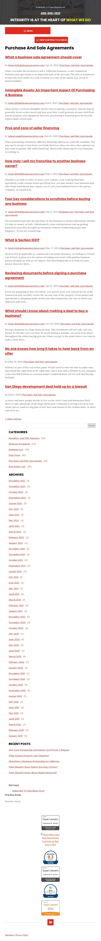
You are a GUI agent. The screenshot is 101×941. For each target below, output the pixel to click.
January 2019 (16, 735)
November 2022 (17, 486)
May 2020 (14, 645)
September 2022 (17, 497)
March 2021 (15, 599)
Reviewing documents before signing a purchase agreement (45, 275)
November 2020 (17, 622)
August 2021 (15, 571)
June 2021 (14, 582)
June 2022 (14, 514)
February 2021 (16, 605)
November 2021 (17, 554)
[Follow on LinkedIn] (50, 922)
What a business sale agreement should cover (43, 57)
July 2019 (13, 701)
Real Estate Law (17, 466)
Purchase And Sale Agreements (76, 65)
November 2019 (17, 679)
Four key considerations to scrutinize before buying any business (47, 201)
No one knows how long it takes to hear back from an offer (49, 351)
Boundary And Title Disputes (24, 438)
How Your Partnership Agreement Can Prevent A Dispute (39, 750)
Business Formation (19, 443)
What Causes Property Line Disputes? (29, 755)
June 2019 (14, 707)
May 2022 (14, 520)
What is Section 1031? (22, 240)
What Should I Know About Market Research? (33, 772)
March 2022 (15, 531)
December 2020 (17, 616)
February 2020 (16, 662)
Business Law (66, 211)
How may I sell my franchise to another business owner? (45, 163)
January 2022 (16, 543)
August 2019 (15, 696)
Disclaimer (9, 935)
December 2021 (17, 548)
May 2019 (14, 713)
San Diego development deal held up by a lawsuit (46, 386)
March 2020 (15, 656)
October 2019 (16, 684)
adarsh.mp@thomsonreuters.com (25, 136)
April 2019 (14, 718)
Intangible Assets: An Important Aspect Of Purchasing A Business (50, 92)
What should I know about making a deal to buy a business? (46, 313)
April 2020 (14, 650)
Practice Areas (12, 801)
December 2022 (17, 480)
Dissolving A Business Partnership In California (34, 761)
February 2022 (16, 537)
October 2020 (16, 628)
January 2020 (16, 667)
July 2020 (14, 633)
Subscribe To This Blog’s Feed (28, 790)
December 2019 (17, 673)
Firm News (14, 455)
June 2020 (14, 639)
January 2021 (15, 611)
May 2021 (13, 588)
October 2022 (16, 492)
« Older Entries (13, 419)
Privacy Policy (22, 935)
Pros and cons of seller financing (32, 128)
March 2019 (15, 724)
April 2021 (14, 594)
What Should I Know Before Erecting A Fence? (33, 767)
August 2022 (15, 503)
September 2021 (17, 565)
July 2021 (13, 577)
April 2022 (14, 526)
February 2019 (16, 730)
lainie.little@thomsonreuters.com (26, 65)
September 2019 (17, 690)
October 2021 (16, 560)
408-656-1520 (50, 13)
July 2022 (14, 509)
